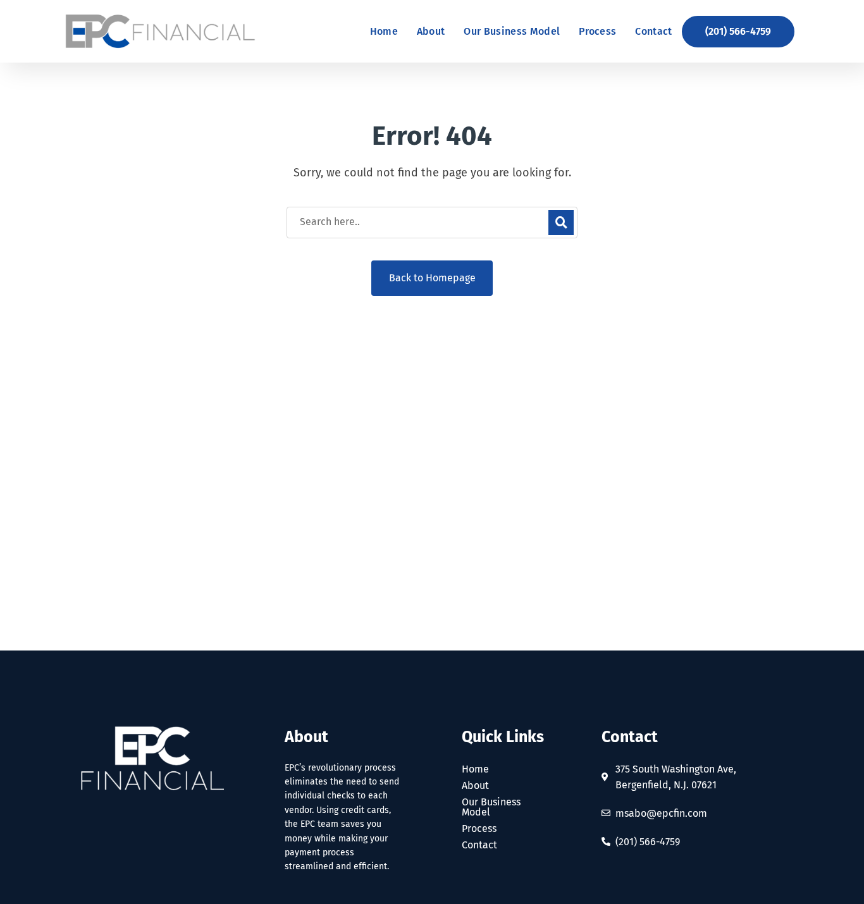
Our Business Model (491, 807)
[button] (738, 31)
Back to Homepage (432, 278)
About (475, 786)
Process (479, 829)
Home (475, 769)
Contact (479, 845)
